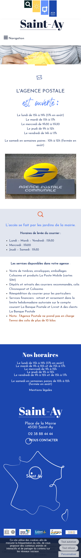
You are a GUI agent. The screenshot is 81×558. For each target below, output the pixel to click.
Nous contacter (43, 440)
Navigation (16, 38)
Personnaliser (68, 554)
